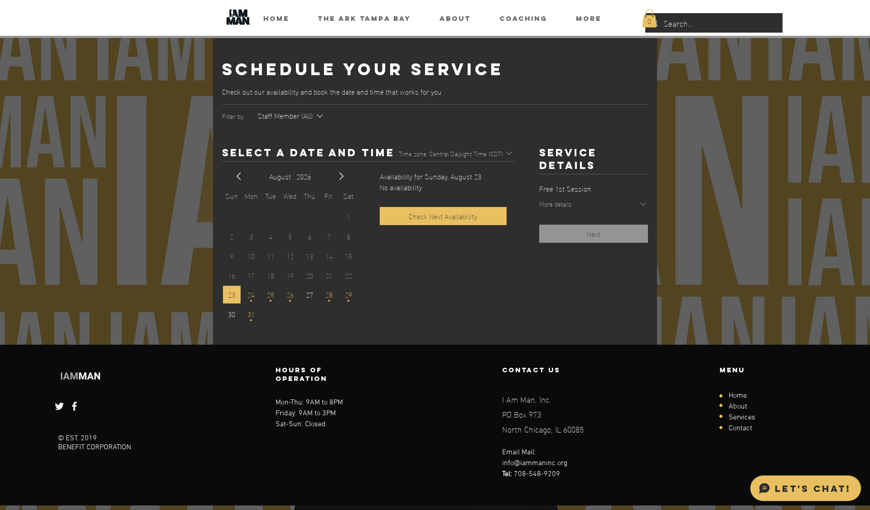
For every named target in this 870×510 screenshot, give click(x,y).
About (738, 406)
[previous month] (238, 176)
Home (738, 395)
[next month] (341, 176)
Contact (740, 428)
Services (742, 417)
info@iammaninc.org (534, 463)
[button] (649, 18)
